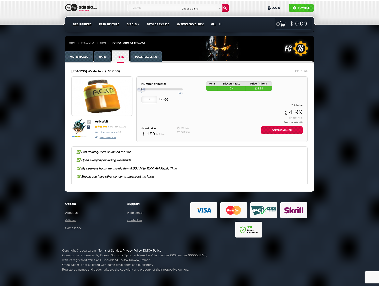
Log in (275, 7)
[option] (102, 96)
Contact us (134, 220)
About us (71, 212)
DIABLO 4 (133, 24)
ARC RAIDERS (82, 24)
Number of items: (153, 84)
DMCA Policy (152, 250)
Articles (70, 220)
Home (72, 42)
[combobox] (199, 8)
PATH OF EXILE (109, 24)
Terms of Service (110, 250)
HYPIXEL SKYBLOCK (190, 24)
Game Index (73, 228)
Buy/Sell (303, 8)
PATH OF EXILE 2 (158, 24)
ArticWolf (101, 121)
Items (103, 42)
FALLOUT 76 (88, 42)
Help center (135, 212)
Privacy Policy (132, 250)
